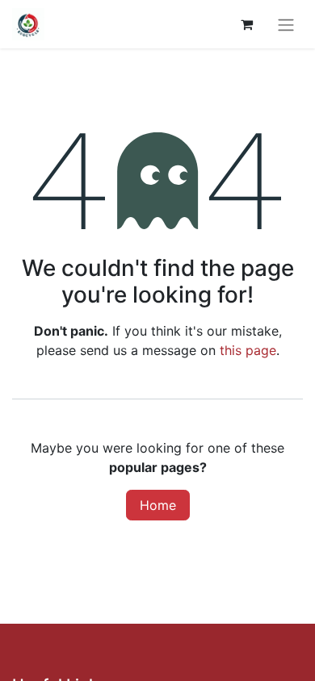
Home (158, 505)
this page (248, 350)
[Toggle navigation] (286, 24)
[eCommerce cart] (246, 24)
